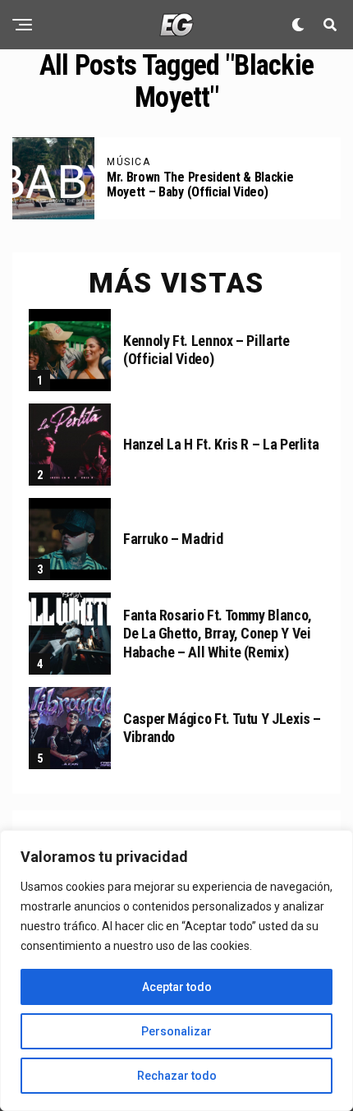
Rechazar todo (177, 1075)
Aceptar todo (177, 986)
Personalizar (176, 1031)
